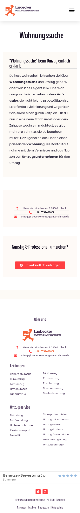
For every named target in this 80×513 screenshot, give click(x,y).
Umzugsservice (20, 407)
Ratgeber (21, 507)
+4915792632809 (44, 212)
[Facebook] (38, 491)
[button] (71, 10)
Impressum (43, 507)
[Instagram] (45, 491)
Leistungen (17, 366)
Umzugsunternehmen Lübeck (31, 499)
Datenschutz (57, 507)
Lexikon (32, 507)
